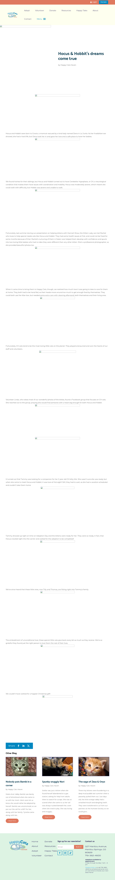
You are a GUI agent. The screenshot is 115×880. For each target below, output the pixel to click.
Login (94, 2)
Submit (79, 847)
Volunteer (39, 10)
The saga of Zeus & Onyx (92, 781)
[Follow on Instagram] (65, 853)
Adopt (27, 10)
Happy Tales (81, 10)
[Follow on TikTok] (70, 853)
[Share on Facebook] (18, 746)
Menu (39, 19)
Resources (66, 10)
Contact (27, 19)
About (95, 10)
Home (35, 841)
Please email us (90, 867)
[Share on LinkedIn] (23, 746)
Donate (104, 2)
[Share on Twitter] (28, 746)
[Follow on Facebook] (60, 853)
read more (12, 821)
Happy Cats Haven (68, 65)
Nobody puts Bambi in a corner (18, 783)
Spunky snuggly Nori (53, 781)
